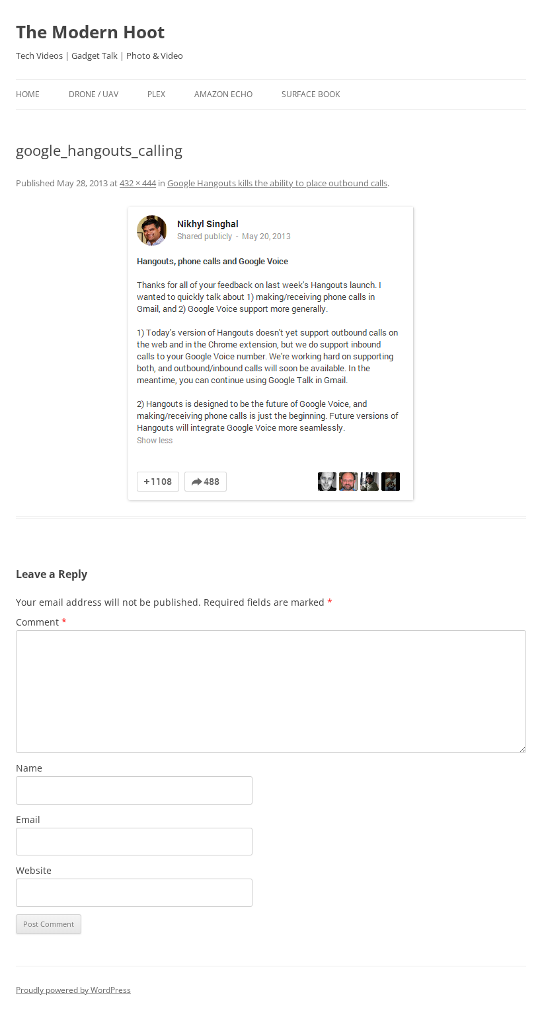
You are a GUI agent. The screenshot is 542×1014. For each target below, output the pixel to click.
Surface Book (311, 94)
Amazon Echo (223, 94)
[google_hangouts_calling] (271, 353)
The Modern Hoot (90, 32)
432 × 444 (138, 183)
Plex (156, 94)
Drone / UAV (93, 94)
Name (29, 768)
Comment (41, 622)
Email (28, 819)
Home (28, 94)
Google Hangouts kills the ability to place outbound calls (277, 183)
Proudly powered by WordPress (73, 990)
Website (34, 870)
